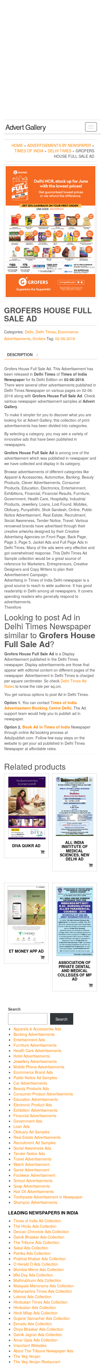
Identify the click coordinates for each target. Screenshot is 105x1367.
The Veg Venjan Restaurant (36, 1361)
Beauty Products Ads (31, 1088)
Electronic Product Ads (32, 1104)
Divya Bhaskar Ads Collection (38, 1329)
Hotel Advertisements (31, 1056)
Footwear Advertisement (34, 1175)
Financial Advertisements (34, 1115)
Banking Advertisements (34, 1034)
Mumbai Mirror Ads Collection (38, 1269)
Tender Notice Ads (29, 1153)
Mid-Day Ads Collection (33, 1275)
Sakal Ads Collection (30, 1247)
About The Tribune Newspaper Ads (43, 1350)
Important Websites (30, 1345)
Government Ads (27, 1121)
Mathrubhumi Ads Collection (37, 1280)
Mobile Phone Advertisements (38, 1066)
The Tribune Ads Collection (36, 1242)
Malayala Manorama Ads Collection (43, 1285)
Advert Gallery (25, 127)
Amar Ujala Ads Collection (35, 1340)
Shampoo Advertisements (35, 1202)
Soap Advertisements (31, 1186)
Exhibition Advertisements (35, 1110)
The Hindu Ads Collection (35, 1226)
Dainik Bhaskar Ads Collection (38, 1237)
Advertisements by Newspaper (59, 145)
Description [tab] (20, 354)
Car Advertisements (30, 1083)
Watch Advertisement (31, 1164)
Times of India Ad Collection (37, 1220)
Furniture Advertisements (35, 1045)
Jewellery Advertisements (35, 1061)
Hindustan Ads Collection (34, 1307)
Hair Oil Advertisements (33, 1191)
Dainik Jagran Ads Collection (37, 1334)
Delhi (29, 331)
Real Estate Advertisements (37, 1137)
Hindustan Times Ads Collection (40, 1302)
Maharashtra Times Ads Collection (42, 1291)
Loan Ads (21, 1126)
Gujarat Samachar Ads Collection (41, 1318)
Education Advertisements (35, 1099)
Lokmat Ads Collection (32, 1296)
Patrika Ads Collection (32, 1253)
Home (17, 145)
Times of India (28, 150)
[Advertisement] (52, 64)
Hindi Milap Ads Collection (35, 1313)
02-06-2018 (65, 338)
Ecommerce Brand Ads (33, 1072)
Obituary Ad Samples (31, 1131)
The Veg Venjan (26, 1356)
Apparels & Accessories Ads (37, 1028)
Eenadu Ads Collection (32, 1323)
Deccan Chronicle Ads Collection (41, 1231)
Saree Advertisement (31, 1169)
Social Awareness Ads (32, 1148)
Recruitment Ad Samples (34, 1142)
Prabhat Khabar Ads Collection (39, 1258)
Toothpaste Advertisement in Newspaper (48, 1197)
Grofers (39, 338)
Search (14, 1009)
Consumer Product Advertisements (43, 1094)
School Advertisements (32, 1180)
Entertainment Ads (29, 1039)
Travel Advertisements (32, 1159)
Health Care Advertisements (37, 1050)
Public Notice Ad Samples (35, 1077)
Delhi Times (59, 150)
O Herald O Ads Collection (35, 1264)
